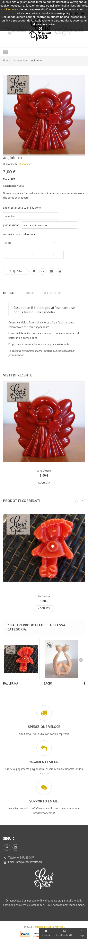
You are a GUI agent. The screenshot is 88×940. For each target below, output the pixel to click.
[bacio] (62, 659)
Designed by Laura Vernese (48, 927)
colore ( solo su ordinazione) (20, 234)
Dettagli (10, 293)
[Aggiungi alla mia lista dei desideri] (34, 271)
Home (6, 60)
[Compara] (42, 271)
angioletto (44, 470)
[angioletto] (44, 422)
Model (6, 179)
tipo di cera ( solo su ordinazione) (22, 207)
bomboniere (21, 60)
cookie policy (9, 9)
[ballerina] (44, 548)
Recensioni (52, 293)
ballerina (44, 596)
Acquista (44, 483)
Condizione (9, 186)
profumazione (11, 225)
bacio (48, 683)
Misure (30, 293)
